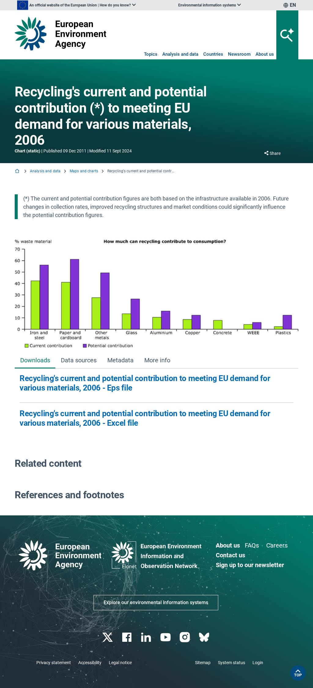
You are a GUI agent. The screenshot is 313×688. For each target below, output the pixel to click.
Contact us (230, 555)
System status (231, 662)
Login (257, 662)
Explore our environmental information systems (156, 602)
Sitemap (203, 662)
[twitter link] (108, 637)
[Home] (18, 171)
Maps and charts (84, 171)
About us (265, 54)
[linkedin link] (147, 637)
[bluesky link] (204, 637)
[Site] (60, 33)
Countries (213, 54)
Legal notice (120, 662)
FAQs (252, 545)
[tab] (35, 360)
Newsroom (239, 54)
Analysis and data (180, 54)
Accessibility (89, 662)
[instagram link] (185, 637)
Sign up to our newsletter (250, 565)
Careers (277, 545)
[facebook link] (127, 637)
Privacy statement (53, 662)
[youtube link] (166, 637)
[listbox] (76, 5)
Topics (150, 54)
